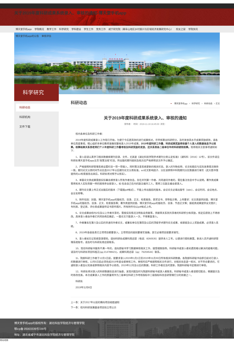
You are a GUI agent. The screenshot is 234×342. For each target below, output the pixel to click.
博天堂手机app (24, 29)
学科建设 (76, 29)
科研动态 (24, 107)
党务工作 (101, 29)
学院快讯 (193, 29)
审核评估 (46, 36)
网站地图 (4, 340)
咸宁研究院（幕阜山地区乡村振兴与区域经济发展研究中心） (140, 29)
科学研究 (64, 29)
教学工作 (51, 29)
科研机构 (24, 117)
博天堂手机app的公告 (27, 36)
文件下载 (24, 126)
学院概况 (39, 29)
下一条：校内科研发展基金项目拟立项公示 (93, 307)
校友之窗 (181, 29)
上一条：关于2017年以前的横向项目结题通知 (95, 302)
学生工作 (88, 29)
